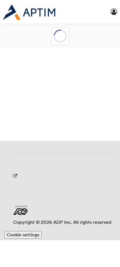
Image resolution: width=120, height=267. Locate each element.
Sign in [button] (60, 213)
